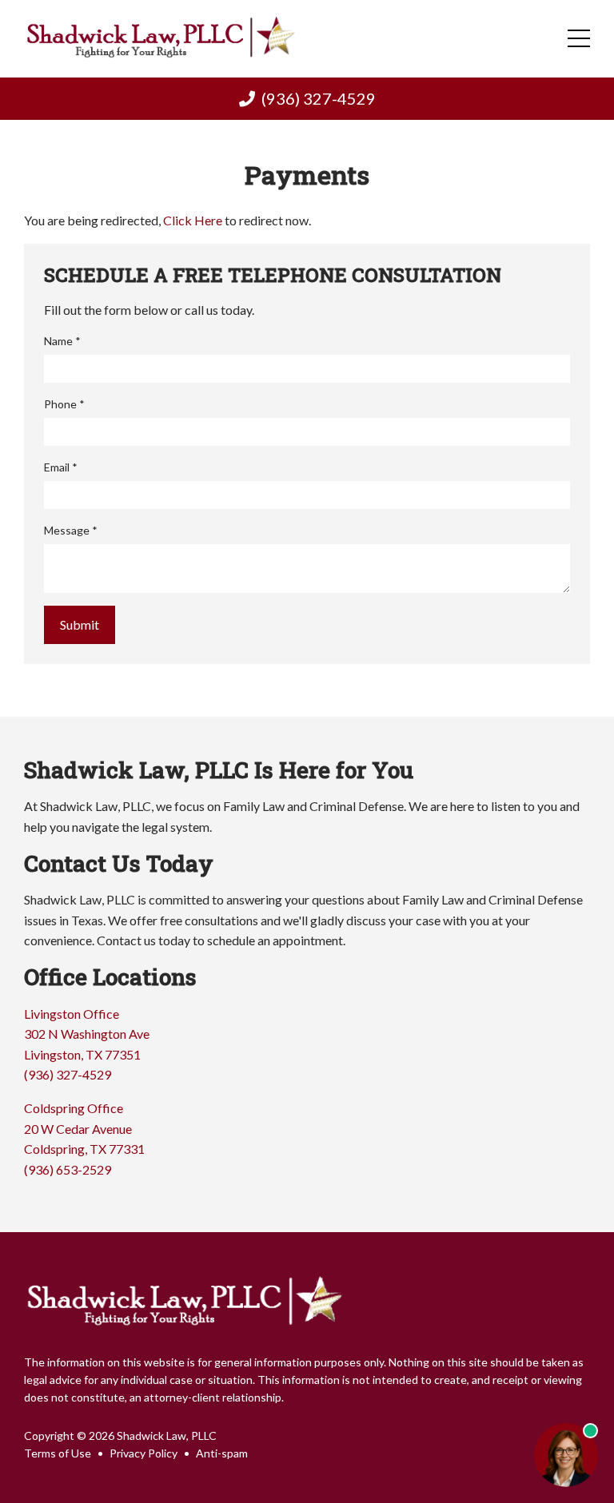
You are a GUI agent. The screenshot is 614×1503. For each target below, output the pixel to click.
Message (71, 530)
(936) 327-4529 (318, 98)
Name (62, 341)
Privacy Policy (143, 1453)
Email (61, 467)
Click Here (192, 220)
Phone (64, 404)
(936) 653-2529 (67, 1169)
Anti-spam (222, 1453)
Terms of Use (57, 1453)
